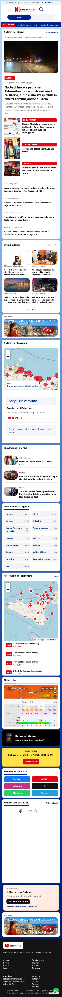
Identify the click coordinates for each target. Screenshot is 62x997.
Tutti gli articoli (14, 418)
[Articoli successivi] (55, 244)
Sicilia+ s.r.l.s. (19, 991)
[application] (31, 379)
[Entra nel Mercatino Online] (31, 898)
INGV (56, 576)
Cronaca (17, 514)
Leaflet (39, 639)
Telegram (44, 793)
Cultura (45, 545)
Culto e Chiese (45, 552)
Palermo (17, 538)
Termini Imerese (45, 528)
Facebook (17, 779)
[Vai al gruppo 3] (32, 309)
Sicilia (45, 514)
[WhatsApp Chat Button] (56, 991)
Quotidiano (43, 17)
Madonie (17, 552)
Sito (19, 17)
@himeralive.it (52, 803)
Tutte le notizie (51, 32)
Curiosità (17, 559)
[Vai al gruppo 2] (29, 309)
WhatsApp (17, 793)
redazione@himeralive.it (12, 979)
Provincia (36, 968)
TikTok (35, 981)
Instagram (17, 786)
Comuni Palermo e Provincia (16, 530)
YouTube (45, 779)
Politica (45, 538)
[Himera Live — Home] (24, 9)
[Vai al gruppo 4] (34, 309)
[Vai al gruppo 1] (27, 309)
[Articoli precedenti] (49, 244)
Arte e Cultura (17, 545)
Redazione (7, 976)
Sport (17, 566)
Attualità (45, 521)
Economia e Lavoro (45, 559)
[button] (8, 352)
